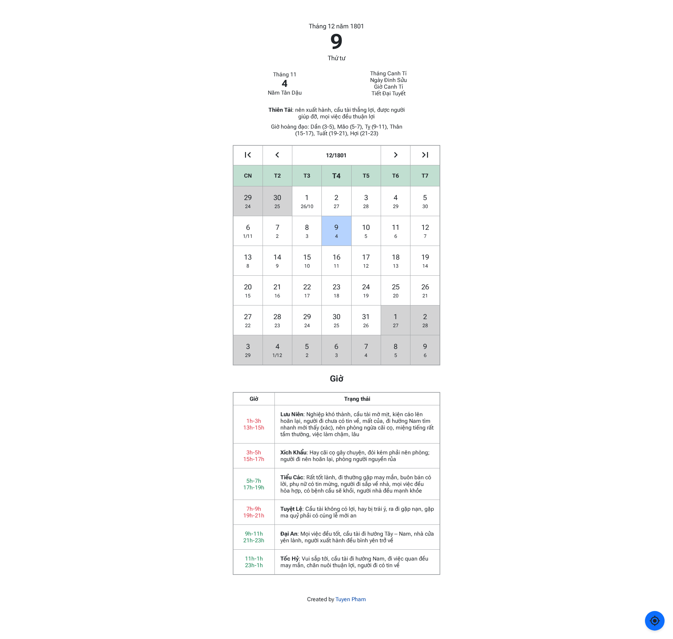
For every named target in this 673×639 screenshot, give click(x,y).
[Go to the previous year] (248, 155)
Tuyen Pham (350, 599)
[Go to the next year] (425, 155)
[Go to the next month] (395, 155)
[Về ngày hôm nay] (655, 621)
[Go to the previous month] (277, 155)
